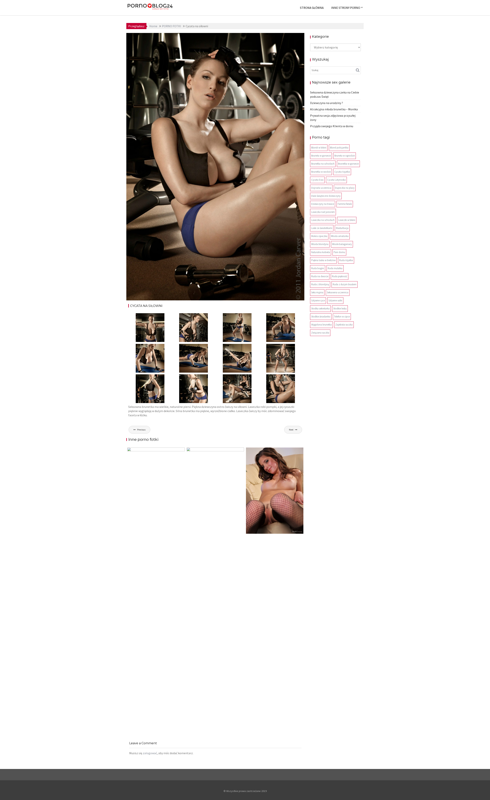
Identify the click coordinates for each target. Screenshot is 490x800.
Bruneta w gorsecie (321, 155)
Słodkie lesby (340, 308)
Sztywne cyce (318, 300)
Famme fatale (345, 204)
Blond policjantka (339, 147)
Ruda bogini (317, 268)
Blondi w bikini (318, 147)
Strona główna (312, 8)
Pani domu (339, 252)
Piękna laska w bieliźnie (323, 260)
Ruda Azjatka (346, 260)
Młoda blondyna (319, 244)
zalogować (150, 753)
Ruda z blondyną (320, 284)
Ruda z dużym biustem (344, 284)
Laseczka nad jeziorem (323, 212)
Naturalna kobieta (320, 252)
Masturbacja (342, 228)
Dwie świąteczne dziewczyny (326, 196)
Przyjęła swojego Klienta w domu (331, 126)
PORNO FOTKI (272, 39)
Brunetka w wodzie (321, 171)
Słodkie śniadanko (320, 316)
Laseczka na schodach (323, 220)
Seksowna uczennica (337, 292)
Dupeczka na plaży (344, 187)
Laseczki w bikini (346, 220)
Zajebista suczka (344, 324)
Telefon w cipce (342, 316)
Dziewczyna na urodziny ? (326, 103)
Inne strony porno (345, 8)
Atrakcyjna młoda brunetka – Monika (334, 109)
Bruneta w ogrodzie (344, 155)
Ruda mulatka (335, 268)
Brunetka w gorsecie (348, 163)
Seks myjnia (317, 292)
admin (163, 39)
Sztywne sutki (335, 300)
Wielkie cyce (291, 39)
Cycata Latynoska (336, 179)
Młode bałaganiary (342, 244)
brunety (256, 39)
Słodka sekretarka (320, 308)
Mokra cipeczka (319, 236)
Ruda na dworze (319, 276)
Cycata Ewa (317, 179)
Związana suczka (320, 332)
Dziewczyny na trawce (322, 204)
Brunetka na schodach (322, 163)
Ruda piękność (339, 276)
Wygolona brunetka (321, 324)
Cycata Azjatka (342, 171)
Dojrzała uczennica (321, 187)
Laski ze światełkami (321, 228)
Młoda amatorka (340, 236)
